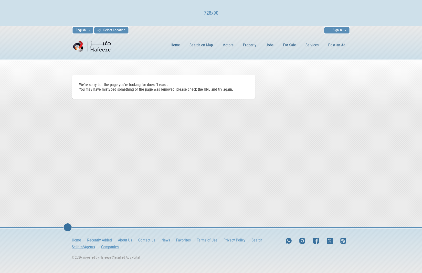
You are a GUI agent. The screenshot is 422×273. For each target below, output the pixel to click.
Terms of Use (207, 240)
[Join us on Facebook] (316, 241)
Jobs (270, 45)
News (165, 240)
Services (312, 45)
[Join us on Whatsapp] (289, 241)
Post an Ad (336, 45)
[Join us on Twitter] (330, 241)
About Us (125, 240)
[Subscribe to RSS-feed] (343, 241)
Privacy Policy (234, 240)
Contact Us (146, 240)
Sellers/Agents (83, 247)
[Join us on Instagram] (302, 241)
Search (257, 240)
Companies (110, 247)
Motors (227, 45)
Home (175, 45)
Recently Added (99, 240)
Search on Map (201, 45)
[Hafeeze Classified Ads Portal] (98, 46)
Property (249, 45)
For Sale (289, 45)
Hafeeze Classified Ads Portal (120, 257)
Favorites (183, 240)
